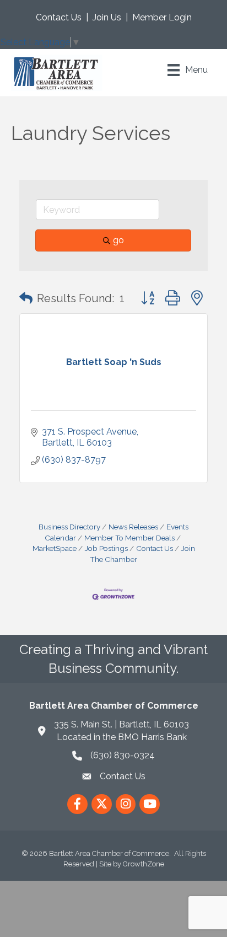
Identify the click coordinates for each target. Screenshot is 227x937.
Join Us (107, 17)
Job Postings (106, 548)
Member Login (162, 17)
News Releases (133, 526)
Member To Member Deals (129, 537)
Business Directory (69, 526)
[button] (26, 298)
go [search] (118, 240)
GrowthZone (143, 864)
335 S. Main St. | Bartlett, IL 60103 (121, 724)
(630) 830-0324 (122, 755)
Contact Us (59, 17)
